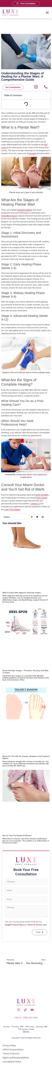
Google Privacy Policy (14, 925)
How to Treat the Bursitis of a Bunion (17, 835)
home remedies (42, 495)
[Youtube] (33, 1009)
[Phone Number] (46, 87)
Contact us (35, 504)
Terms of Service (34, 925)
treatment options (24, 210)
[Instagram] (36, 87)
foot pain (32, 153)
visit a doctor (41, 498)
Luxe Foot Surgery (12, 509)
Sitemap (26, 1031)
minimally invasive (9, 216)
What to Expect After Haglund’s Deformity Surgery (21, 593)
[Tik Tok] (26, 1009)
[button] (47, 12)
